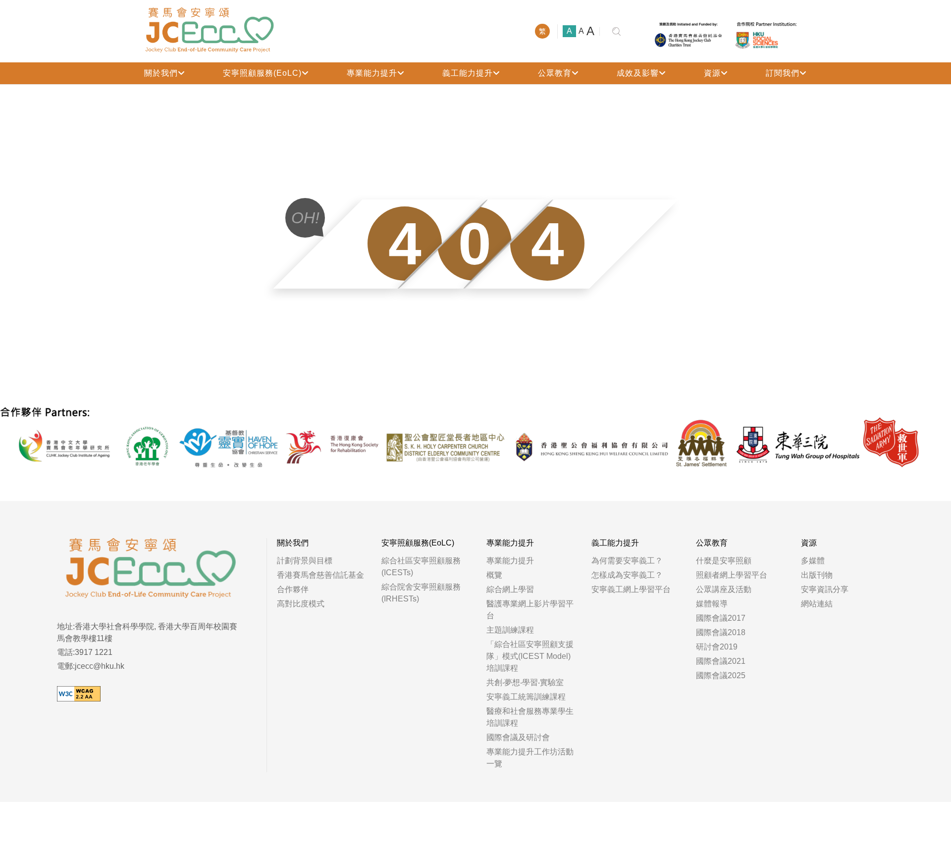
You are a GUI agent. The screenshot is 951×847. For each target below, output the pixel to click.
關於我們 (161, 73)
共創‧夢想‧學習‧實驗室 (525, 682)
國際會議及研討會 (518, 737)
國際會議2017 (720, 618)
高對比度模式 (300, 603)
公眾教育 (555, 73)
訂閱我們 (782, 73)
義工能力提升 (467, 73)
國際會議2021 (720, 661)
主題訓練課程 (510, 630)
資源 (712, 73)
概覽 (494, 575)
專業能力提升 (372, 73)
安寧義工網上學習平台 (631, 589)
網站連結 (817, 603)
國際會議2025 (720, 675)
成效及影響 (638, 73)
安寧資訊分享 (824, 589)
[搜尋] (616, 31)
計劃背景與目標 (304, 560)
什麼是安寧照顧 (723, 560)
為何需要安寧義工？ (627, 560)
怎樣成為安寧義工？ (627, 575)
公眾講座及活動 (723, 589)
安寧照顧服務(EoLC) (262, 73)
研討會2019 (717, 647)
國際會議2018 (720, 632)
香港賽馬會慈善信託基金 (320, 575)
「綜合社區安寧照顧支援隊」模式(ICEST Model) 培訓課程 (530, 656)
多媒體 (813, 560)
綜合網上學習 (510, 589)
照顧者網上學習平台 (731, 575)
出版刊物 (817, 575)
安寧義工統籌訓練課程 (526, 697)
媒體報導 (712, 603)
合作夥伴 (293, 589)
